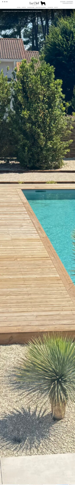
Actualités (62, 1)
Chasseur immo (31, 7)
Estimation (50, 7)
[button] (73, 246)
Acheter (24, 7)
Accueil (19, 7)
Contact (56, 7)
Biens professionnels (41, 7)
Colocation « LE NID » (68, 3)
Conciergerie (70, 1)
